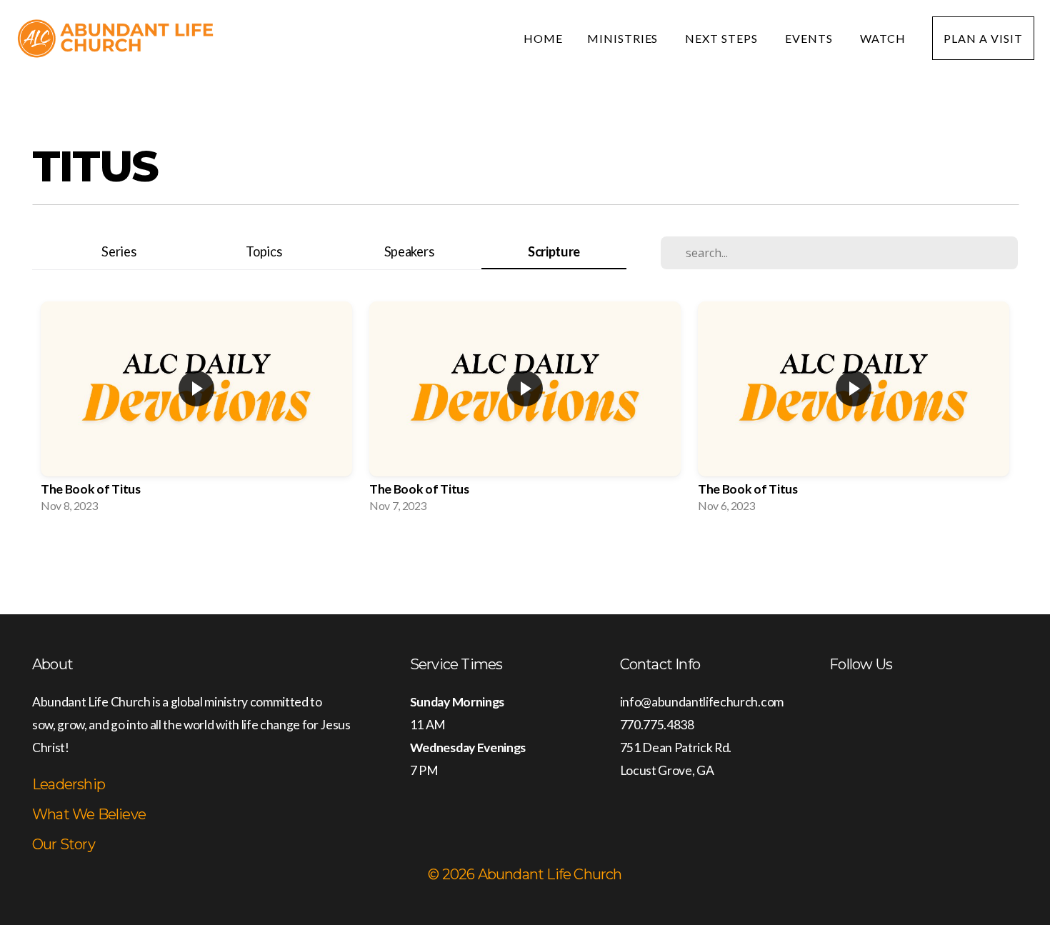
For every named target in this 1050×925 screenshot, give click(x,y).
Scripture (554, 251)
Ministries (624, 38)
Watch (884, 38)
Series (118, 251)
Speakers (409, 251)
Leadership (68, 784)
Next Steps (723, 38)
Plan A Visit (983, 38)
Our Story (63, 844)
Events (810, 38)
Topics (263, 251)
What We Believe (89, 814)
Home (543, 38)
